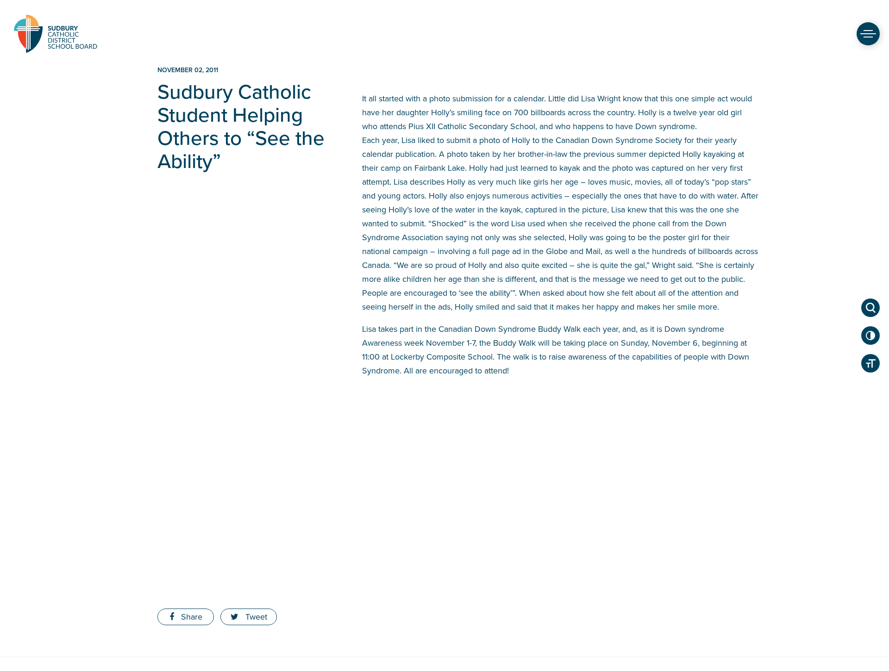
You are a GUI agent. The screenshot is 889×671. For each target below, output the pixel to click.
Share (190, 617)
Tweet (255, 617)
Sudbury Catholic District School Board (55, 33)
